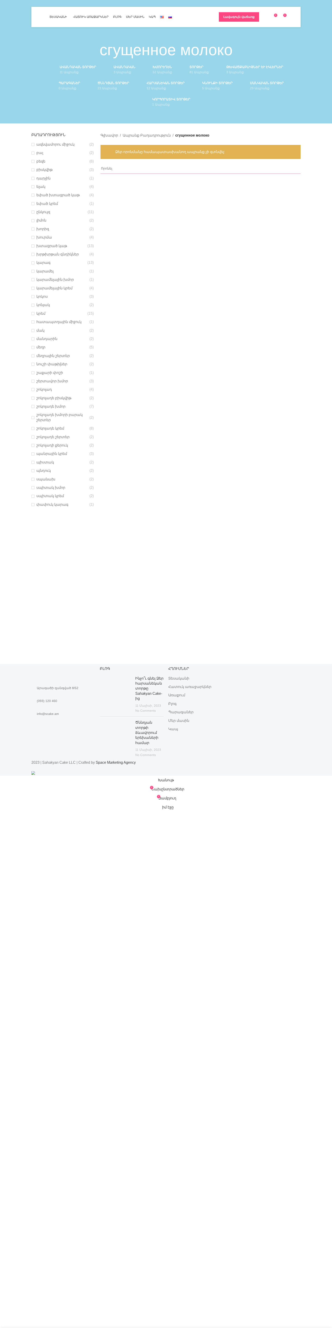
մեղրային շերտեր (53, 356)
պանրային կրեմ (51, 454)
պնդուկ (43, 471)
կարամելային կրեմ (54, 288)
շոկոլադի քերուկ (52, 445)
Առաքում (176, 695)
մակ (40, 330)
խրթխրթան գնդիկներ (57, 254)
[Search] (292, 16)
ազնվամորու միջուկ (55, 144)
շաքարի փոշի (49, 373)
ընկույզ (43, 212)
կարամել (45, 271)
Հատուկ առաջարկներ (189, 687)
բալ (39, 153)
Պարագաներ (181, 712)
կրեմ (40, 313)
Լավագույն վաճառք (239, 17)
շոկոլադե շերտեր (53, 437)
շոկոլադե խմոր (50, 406)
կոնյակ (43, 305)
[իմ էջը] (265, 16)
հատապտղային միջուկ (59, 322)
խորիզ (42, 229)
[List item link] (63, 701)
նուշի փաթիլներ (51, 364)
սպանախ (45, 479)
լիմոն (41, 220)
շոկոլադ (44, 389)
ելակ (40, 187)
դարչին (43, 178)
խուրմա (44, 237)
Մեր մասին (178, 721)
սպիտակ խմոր (50, 487)
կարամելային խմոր (55, 279)
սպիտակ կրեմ (50, 496)
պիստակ (45, 462)
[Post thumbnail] (116, 694)
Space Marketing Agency (116, 762)
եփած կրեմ (47, 204)
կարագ (43, 263)
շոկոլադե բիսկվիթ (53, 398)
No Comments (145, 710)
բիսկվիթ (44, 170)
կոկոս (42, 296)
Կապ (173, 729)
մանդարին (46, 339)
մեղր (40, 347)
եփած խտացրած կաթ (58, 195)
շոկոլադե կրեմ (50, 428)
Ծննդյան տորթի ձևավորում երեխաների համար (146, 733)
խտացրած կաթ (51, 246)
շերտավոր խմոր (52, 381)
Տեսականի (178, 678)
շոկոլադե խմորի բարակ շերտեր (59, 417)
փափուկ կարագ (52, 504)
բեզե (40, 161)
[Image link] (56, 672)
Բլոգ (172, 704)
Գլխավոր (109, 135)
